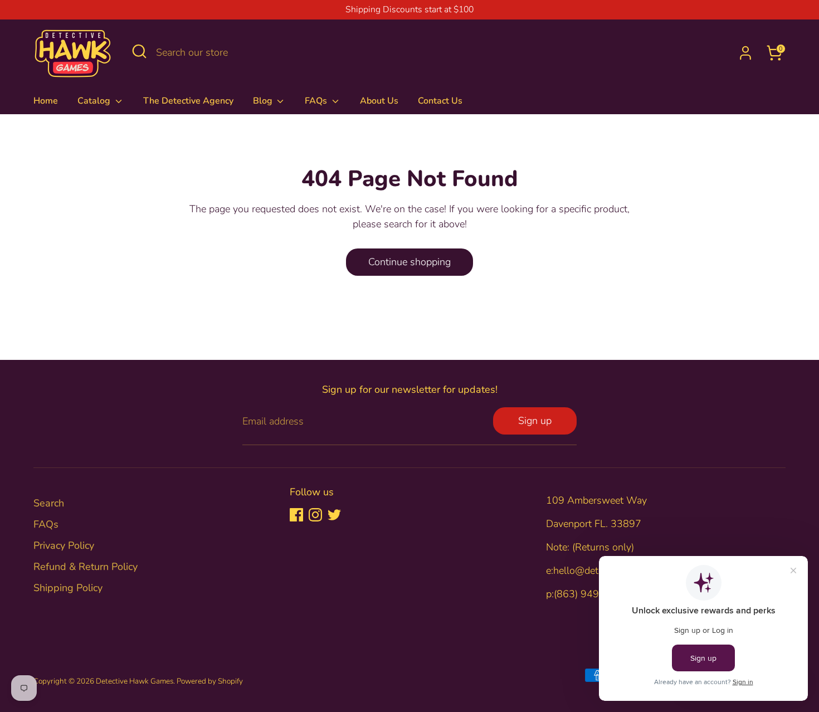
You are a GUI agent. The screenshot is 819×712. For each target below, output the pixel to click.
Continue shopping (409, 262)
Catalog (95, 101)
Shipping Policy (68, 587)
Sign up (535, 420)
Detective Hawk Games (134, 681)
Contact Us (440, 101)
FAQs (317, 101)
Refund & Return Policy (85, 566)
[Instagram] (315, 514)
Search (48, 503)
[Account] (745, 53)
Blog (264, 101)
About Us (379, 101)
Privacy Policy (63, 545)
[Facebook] (296, 514)
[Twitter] (334, 514)
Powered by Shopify (210, 681)
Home (45, 101)
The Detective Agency (188, 101)
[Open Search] (139, 51)
